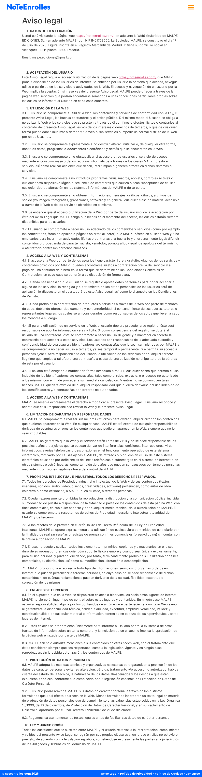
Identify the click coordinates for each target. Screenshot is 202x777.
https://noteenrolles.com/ (94, 36)
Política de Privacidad (136, 774)
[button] (191, 7)
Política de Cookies (169, 774)
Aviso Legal (109, 774)
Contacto (193, 774)
